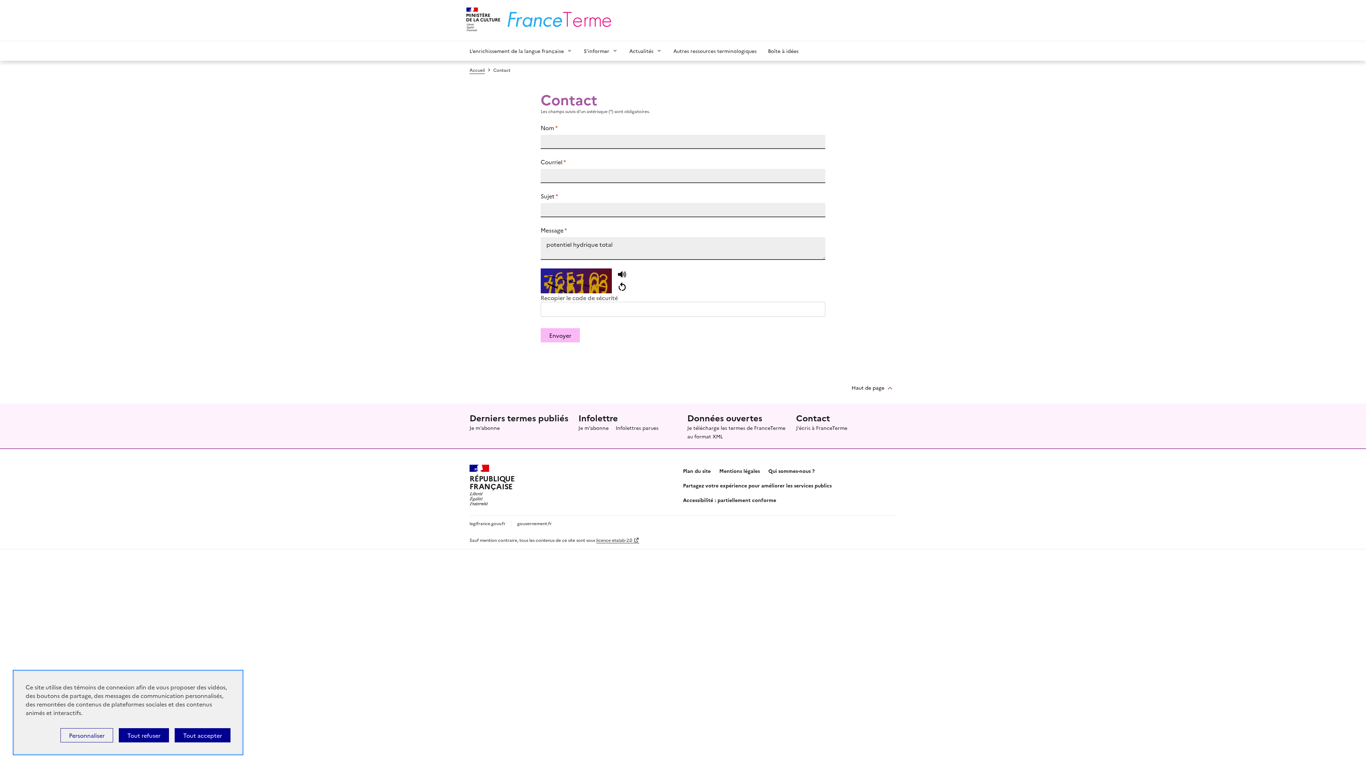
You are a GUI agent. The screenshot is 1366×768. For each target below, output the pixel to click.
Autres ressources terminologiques (715, 50)
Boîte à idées (783, 50)
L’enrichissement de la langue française (517, 50)
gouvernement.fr (534, 523)
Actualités (641, 50)
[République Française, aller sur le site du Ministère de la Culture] (482, 20)
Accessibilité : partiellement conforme (729, 499)
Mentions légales (739, 470)
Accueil (477, 70)
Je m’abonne (485, 427)
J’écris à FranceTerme (821, 427)
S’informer (596, 50)
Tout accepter (202, 735)
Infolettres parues (637, 427)
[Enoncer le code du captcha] (622, 275)
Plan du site (697, 470)
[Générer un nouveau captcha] (622, 287)
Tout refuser (143, 735)
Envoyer (560, 335)
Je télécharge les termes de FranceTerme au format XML (736, 432)
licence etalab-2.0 (614, 540)
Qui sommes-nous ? (791, 470)
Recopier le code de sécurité (579, 298)
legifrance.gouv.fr (487, 523)
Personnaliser (87, 735)
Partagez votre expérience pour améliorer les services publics (757, 485)
